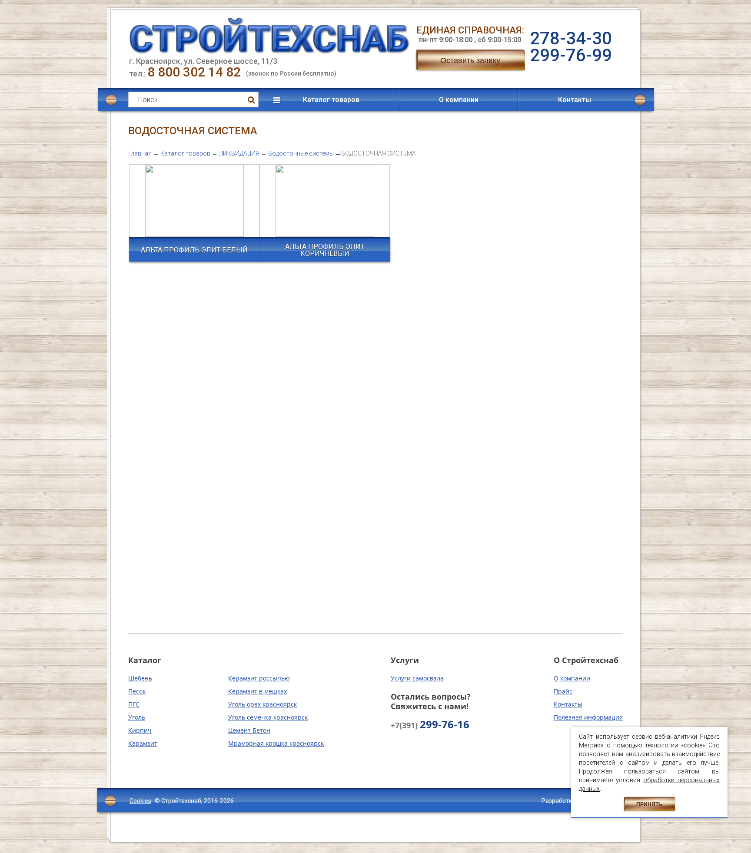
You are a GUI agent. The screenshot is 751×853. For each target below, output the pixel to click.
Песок (137, 691)
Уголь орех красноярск (262, 704)
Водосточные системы (301, 153)
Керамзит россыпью (259, 678)
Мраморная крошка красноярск (276, 743)
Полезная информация (588, 717)
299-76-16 (430, 725)
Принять (649, 804)
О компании (459, 100)
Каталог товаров (331, 100)
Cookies (140, 800)
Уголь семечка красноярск (268, 717)
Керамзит (142, 743)
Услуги (405, 660)
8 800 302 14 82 (195, 72)
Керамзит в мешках (257, 691)
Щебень (140, 678)
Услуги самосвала (417, 678)
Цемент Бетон (249, 730)
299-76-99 (571, 55)
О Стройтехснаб (586, 660)
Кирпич (140, 730)
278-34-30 (571, 38)
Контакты (574, 100)
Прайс (563, 691)
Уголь (136, 717)
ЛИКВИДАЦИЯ (239, 153)
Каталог (144, 660)
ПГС (134, 704)
